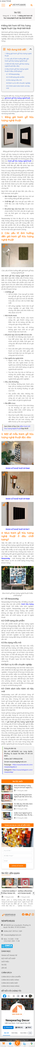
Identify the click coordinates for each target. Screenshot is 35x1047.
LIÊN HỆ (4, 968)
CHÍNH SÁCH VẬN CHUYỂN (11, 977)
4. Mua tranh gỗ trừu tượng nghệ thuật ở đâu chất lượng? (16, 70)
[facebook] (23, 915)
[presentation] (1, 892)
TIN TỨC (4, 965)
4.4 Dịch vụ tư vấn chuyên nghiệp (18, 83)
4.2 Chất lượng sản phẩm (15, 77)
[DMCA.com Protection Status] (7, 945)
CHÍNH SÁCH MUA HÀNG (10, 986)
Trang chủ (6, 15)
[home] (17, 5)
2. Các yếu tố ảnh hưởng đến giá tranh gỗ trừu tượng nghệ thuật (17, 60)
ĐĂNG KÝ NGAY (17, 866)
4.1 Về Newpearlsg (13, 74)
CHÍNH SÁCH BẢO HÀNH (10, 980)
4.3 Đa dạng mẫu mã (14, 80)
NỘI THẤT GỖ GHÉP (8, 958)
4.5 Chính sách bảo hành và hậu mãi (18, 87)
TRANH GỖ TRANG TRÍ (9, 955)
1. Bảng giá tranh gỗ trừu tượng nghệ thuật (18, 54)
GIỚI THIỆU (5, 961)
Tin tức (14, 15)
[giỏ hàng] (3, 1043)
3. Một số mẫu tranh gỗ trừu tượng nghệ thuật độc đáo (17, 65)
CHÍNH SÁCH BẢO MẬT (9, 983)
